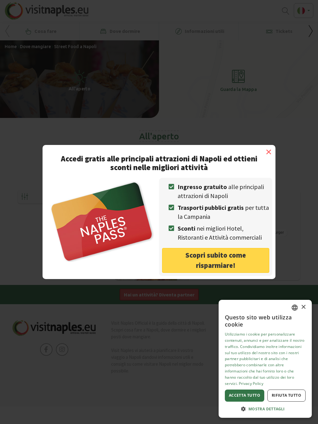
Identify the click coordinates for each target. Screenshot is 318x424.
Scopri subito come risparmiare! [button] (215, 260)
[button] (265, 409)
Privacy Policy (251, 383)
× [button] (303, 307)
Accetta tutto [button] (244, 395)
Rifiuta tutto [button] (286, 395)
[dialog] (265, 359)
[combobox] (295, 307)
